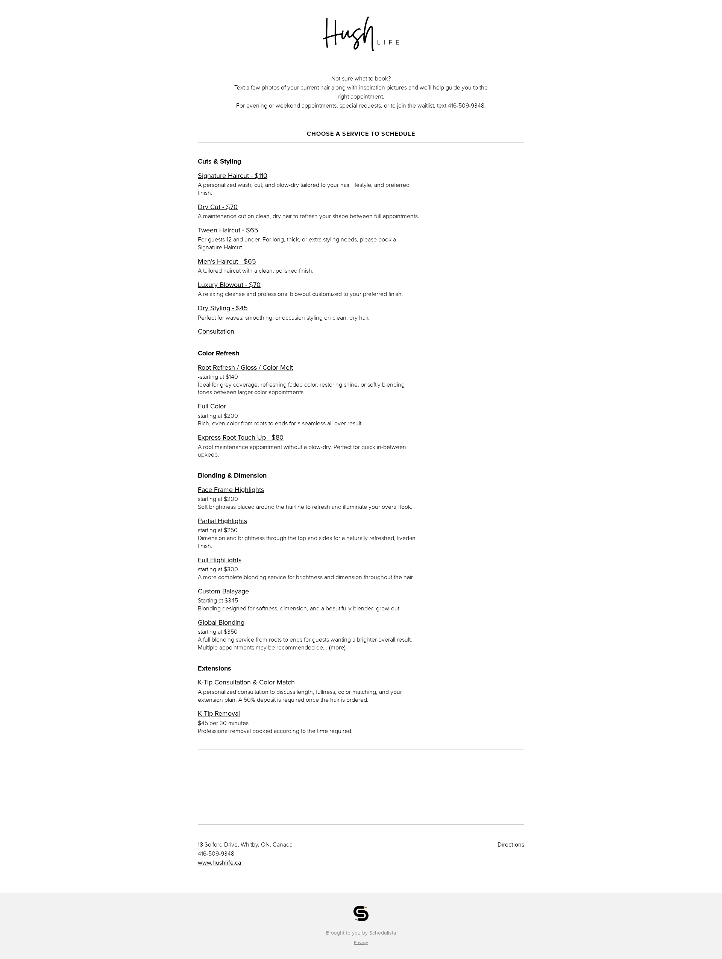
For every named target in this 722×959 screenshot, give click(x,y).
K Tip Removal (219, 713)
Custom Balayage (223, 591)
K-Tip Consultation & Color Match (246, 682)
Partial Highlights (222, 521)
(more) (337, 647)
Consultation (216, 331)
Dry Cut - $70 (218, 207)
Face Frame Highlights (231, 489)
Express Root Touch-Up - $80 (241, 437)
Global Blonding (221, 622)
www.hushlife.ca (219, 862)
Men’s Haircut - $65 (227, 261)
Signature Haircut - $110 (232, 175)
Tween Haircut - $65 (228, 230)
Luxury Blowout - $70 (229, 284)
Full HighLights (219, 560)
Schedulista (382, 933)
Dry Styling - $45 (223, 308)
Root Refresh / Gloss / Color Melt (245, 367)
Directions (511, 844)
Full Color (212, 406)
